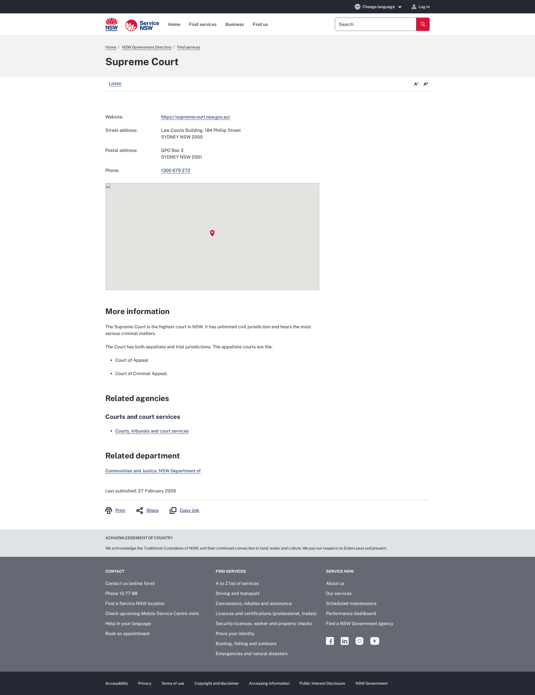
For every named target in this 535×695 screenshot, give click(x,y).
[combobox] (375, 24)
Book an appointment (127, 633)
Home (174, 24)
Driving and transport (237, 593)
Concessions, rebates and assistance (254, 603)
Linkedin (345, 641)
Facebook (330, 641)
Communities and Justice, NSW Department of (153, 470)
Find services (203, 24)
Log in (424, 6)
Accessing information (269, 683)
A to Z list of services (237, 583)
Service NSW (340, 571)
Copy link (189, 510)
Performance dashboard (351, 613)
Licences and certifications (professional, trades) (266, 613)
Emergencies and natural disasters (252, 653)
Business (234, 24)
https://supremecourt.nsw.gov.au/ (195, 117)
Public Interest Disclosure (322, 683)
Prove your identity (235, 633)
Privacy (144, 683)
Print (120, 510)
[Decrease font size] (416, 84)
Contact (115, 571)
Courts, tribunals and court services (152, 431)
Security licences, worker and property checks (264, 623)
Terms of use (172, 683)
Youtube (374, 641)
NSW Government (372, 683)
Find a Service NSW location (134, 603)
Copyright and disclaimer (216, 683)
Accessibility (116, 683)
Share (152, 510)
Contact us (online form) (130, 583)
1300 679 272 (175, 170)
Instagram (359, 641)
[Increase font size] (426, 84)
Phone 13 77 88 (121, 593)
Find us (260, 24)
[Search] (423, 24)
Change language (379, 6)
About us (335, 583)
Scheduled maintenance (351, 603)
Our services (339, 593)
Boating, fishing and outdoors (246, 643)
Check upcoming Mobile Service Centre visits (152, 613)
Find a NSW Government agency (359, 623)
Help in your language (128, 623)
